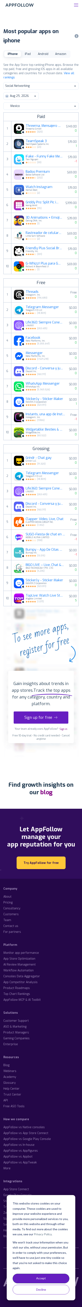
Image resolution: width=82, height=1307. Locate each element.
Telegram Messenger (42, 307)
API (5, 1100)
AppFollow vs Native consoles (24, 1127)
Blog (6, 1065)
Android (43, 54)
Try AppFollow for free (41, 863)
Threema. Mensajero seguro (43, 126)
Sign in (63, 729)
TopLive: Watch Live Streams (45, 595)
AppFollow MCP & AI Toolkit (22, 1000)
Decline (41, 1289)
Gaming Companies (16, 1038)
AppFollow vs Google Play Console (27, 1139)
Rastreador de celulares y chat (44, 233)
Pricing (8, 903)
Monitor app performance (21, 953)
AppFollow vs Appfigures (20, 1151)
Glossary (9, 1083)
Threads (32, 292)
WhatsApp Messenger (43, 383)
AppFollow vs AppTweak (20, 1162)
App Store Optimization (19, 959)
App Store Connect (16, 1189)
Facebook (33, 338)
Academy (9, 1077)
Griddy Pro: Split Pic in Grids (43, 202)
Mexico (15, 106)
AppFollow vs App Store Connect (25, 1133)
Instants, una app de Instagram (46, 414)
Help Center (11, 1089)
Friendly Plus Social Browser (44, 248)
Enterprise (10, 1044)
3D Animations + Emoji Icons (44, 217)
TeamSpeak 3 (36, 141)
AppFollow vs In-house (18, 1145)
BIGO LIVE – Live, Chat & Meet (45, 565)
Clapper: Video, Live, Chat (44, 519)
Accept (41, 1278)
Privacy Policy (43, 1234)
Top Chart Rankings (16, 994)
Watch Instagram (39, 187)
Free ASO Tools (14, 1106)
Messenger (34, 353)
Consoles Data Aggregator (21, 976)
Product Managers (16, 1032)
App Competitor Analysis (20, 982)
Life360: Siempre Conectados (45, 322)
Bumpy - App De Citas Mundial (45, 550)
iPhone (13, 54)
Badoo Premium (38, 172)
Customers (11, 914)
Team (7, 920)
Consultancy (11, 908)
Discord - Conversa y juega (45, 368)
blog (46, 792)
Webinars (9, 1071)
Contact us (10, 926)
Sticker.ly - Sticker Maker (44, 399)
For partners (12, 932)
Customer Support (16, 1021)
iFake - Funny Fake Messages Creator (44, 156)
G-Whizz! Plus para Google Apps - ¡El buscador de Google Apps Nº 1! (44, 263)
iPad (28, 54)
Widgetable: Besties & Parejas (45, 429)
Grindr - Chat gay (39, 458)
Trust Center (12, 1095)
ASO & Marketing (14, 1027)
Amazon (60, 54)
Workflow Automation (18, 970)
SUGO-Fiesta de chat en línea (46, 534)
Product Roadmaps (16, 988)
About (7, 897)
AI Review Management (19, 965)
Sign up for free (38, 717)
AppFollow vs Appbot (18, 1157)
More (7, 1168)
